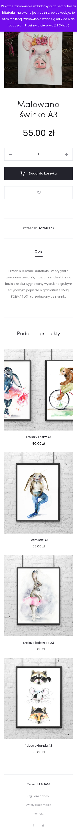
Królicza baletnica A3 (38, 643)
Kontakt (38, 813)
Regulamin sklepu (38, 796)
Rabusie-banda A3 (38, 745)
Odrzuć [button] (64, 25)
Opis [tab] (39, 251)
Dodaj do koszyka (42, 173)
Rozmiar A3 (46, 228)
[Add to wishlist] (38, 192)
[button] (10, 154)
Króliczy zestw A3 (38, 437)
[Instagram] (43, 825)
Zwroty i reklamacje (38, 805)
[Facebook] (34, 825)
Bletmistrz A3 (38, 540)
